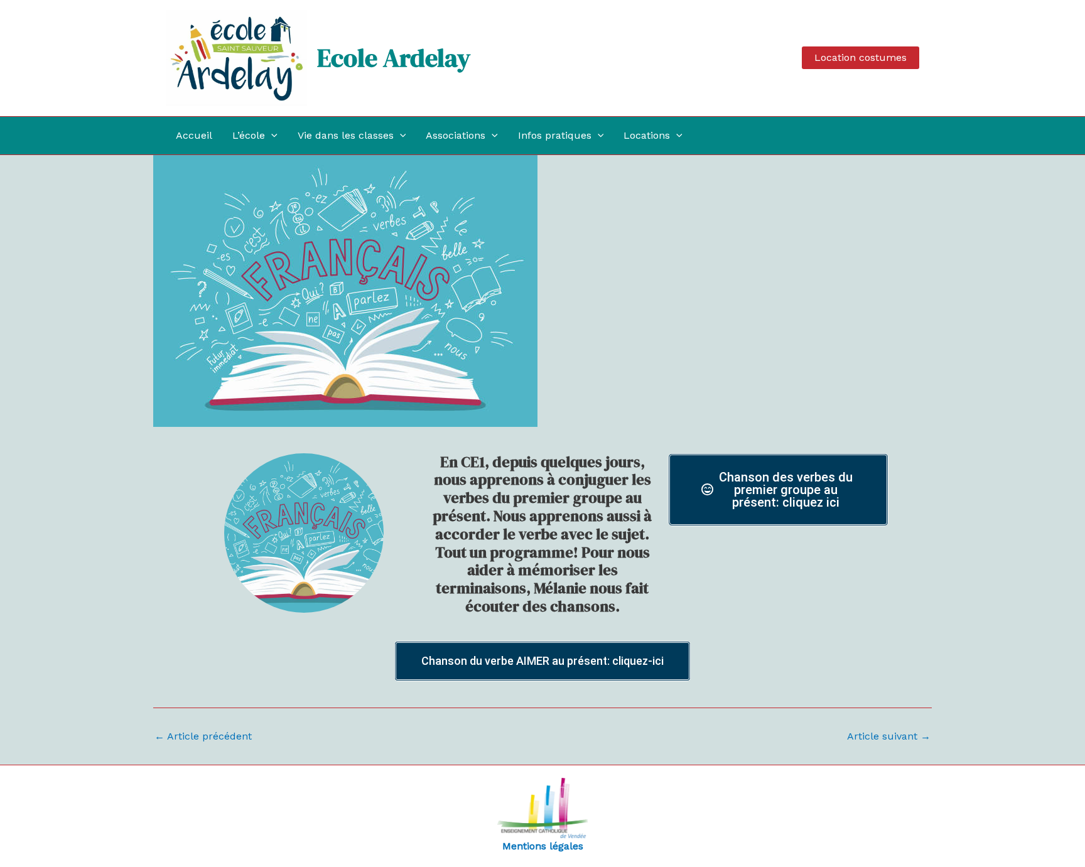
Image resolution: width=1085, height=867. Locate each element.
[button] (860, 57)
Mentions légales (542, 846)
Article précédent (203, 736)
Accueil (194, 135)
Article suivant (889, 736)
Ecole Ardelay (393, 58)
